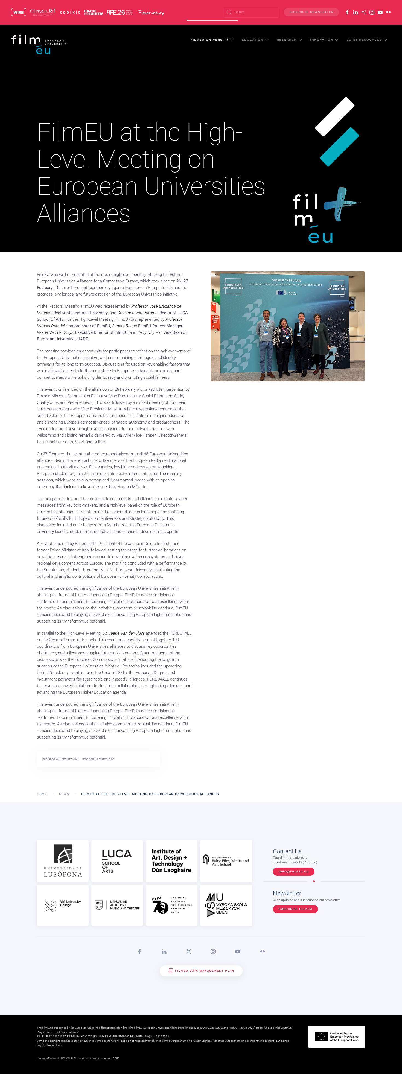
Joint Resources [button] (364, 40)
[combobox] (251, 12)
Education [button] (252, 40)
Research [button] (287, 40)
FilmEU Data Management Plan (204, 971)
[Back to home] (39, 44)
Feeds (115, 1058)
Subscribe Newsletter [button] (311, 12)
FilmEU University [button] (209, 40)
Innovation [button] (321, 40)
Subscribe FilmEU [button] (295, 909)
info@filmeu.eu (294, 871)
